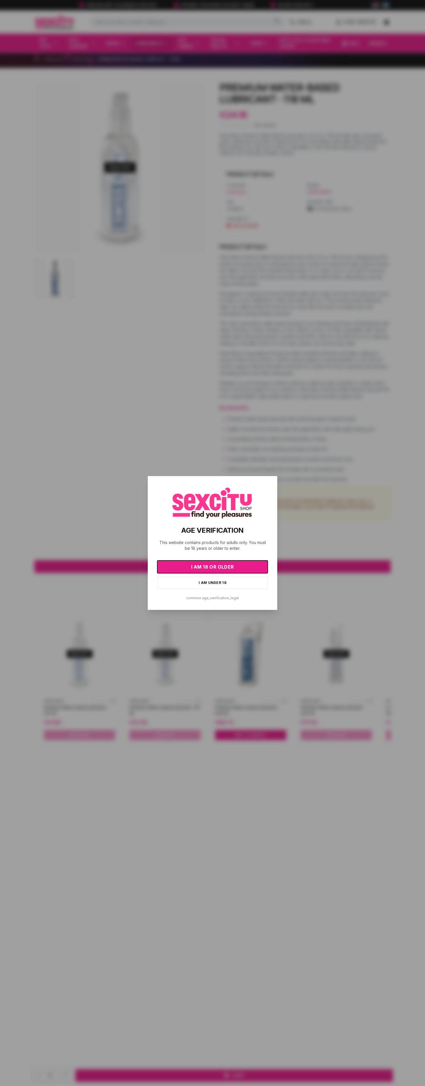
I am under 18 (212, 582)
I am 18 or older (212, 567)
